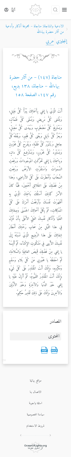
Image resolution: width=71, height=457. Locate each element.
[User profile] (6, 10)
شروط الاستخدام (35, 426)
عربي (50, 41)
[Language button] (13, 10)
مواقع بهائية (35, 380)
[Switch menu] (64, 9)
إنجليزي (61, 41)
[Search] (55, 9)
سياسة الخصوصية (35, 414)
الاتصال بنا (35, 392)
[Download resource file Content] (54, 350)
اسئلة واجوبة (35, 403)
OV (4, 360)
